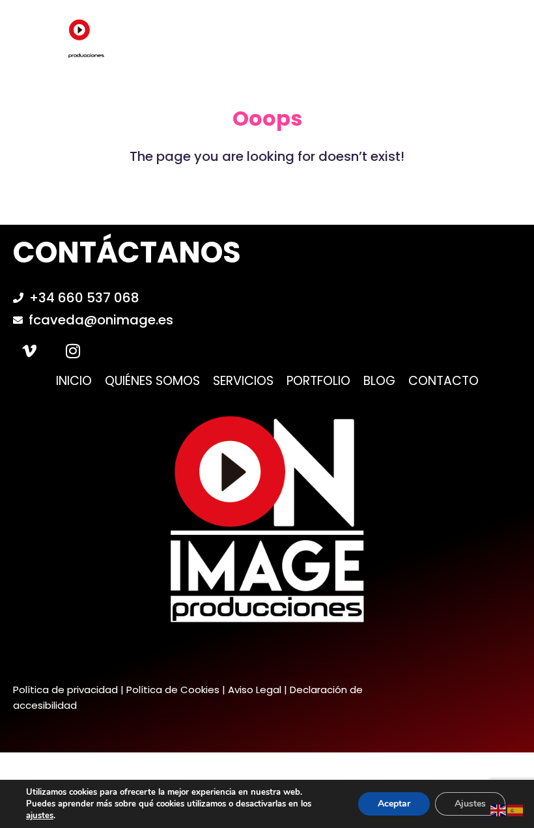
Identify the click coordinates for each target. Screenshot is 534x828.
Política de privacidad (65, 689)
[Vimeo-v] (29, 350)
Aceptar (394, 803)
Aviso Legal (254, 689)
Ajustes (470, 803)
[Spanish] (515, 809)
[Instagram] (73, 350)
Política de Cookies (172, 689)
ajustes (39, 815)
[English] (498, 809)
